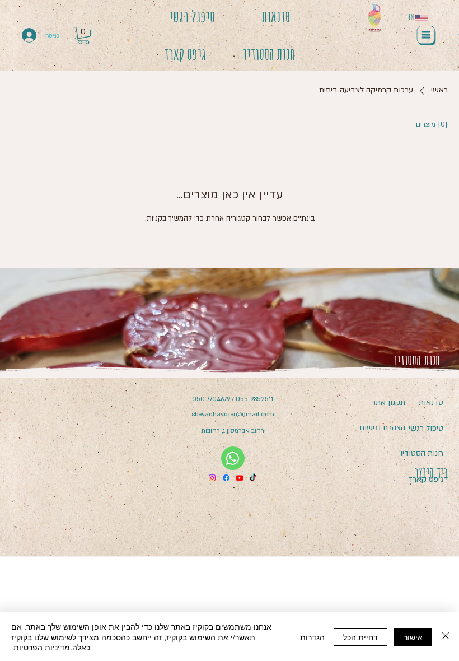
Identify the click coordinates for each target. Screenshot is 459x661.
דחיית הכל (360, 637)
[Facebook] (226, 477)
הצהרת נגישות (382, 427)
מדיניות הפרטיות (41, 647)
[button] (83, 35)
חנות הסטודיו (421, 453)
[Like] (233, 458)
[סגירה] (445, 636)
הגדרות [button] (312, 637)
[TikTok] (253, 477)
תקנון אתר (388, 402)
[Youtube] (239, 477)
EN (411, 16)
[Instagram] (212, 477)
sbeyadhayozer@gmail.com (232, 414)
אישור (413, 637)
